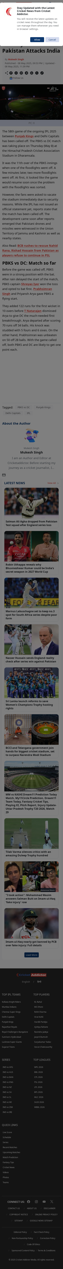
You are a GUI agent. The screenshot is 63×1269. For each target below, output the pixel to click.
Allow (37, 39)
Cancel (52, 39)
